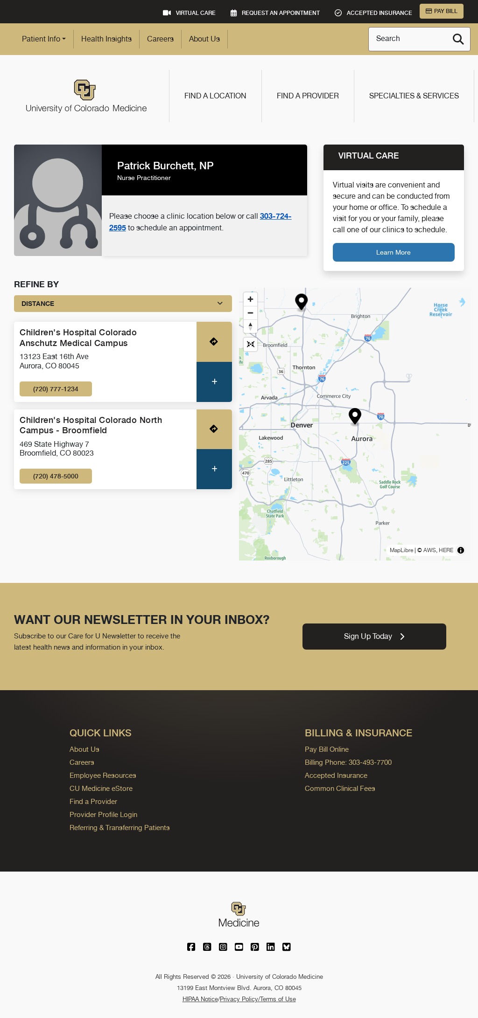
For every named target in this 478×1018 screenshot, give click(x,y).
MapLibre (401, 550)
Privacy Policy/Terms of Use (258, 999)
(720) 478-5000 (55, 476)
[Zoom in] (250, 299)
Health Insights (106, 39)
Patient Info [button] (41, 39)
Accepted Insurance (336, 775)
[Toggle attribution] (460, 550)
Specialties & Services (414, 95)
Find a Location (215, 95)
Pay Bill (445, 11)
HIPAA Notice (200, 999)
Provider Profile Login (103, 814)
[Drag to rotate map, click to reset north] (250, 326)
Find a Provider (308, 95)
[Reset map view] (250, 344)
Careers (160, 39)
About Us (204, 39)
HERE (446, 550)
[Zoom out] (250, 312)
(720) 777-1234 (55, 389)
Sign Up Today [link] (368, 636)
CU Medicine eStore (101, 788)
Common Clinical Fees (340, 788)
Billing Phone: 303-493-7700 (348, 762)
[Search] (458, 39)
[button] (355, 417)
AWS (429, 550)
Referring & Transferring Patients (120, 827)
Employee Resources (103, 775)
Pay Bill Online (327, 749)
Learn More (393, 252)
